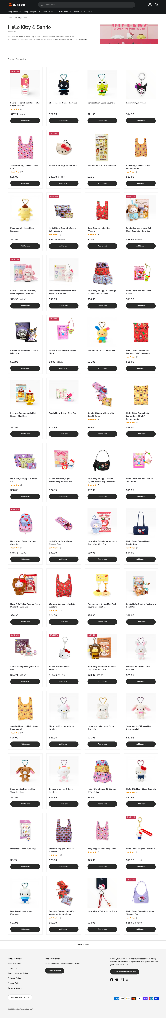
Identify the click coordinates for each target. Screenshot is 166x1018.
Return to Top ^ (83, 945)
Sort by (11, 59)
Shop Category (30, 11)
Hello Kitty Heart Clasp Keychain (141, 789)
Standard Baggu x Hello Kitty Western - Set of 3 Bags (62, 913)
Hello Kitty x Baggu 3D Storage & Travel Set (101, 790)
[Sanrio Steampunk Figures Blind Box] (25, 648)
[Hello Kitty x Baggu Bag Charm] (64, 147)
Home (10, 18)
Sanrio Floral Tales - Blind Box (62, 413)
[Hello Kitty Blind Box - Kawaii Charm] (64, 332)
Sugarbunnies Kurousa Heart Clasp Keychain (23, 790)
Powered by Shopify (26, 1009)
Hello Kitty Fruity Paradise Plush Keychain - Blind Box (102, 543)
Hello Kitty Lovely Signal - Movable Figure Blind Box (60, 480)
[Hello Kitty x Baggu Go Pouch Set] (25, 460)
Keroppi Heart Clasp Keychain (101, 103)
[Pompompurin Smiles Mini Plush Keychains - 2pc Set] (102, 586)
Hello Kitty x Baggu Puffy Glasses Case (60, 543)
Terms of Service (15, 988)
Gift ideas (63, 11)
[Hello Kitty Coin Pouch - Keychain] (64, 648)
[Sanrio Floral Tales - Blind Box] (64, 395)
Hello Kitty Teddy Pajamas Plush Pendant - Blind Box (25, 605)
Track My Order (14, 963)
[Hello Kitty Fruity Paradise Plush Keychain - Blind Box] (102, 523)
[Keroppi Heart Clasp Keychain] (102, 84)
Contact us (12, 968)
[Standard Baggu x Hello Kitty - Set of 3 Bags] (102, 395)
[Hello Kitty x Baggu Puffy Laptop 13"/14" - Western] (141, 332)
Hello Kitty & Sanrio (20, 18)
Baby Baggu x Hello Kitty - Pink (101, 848)
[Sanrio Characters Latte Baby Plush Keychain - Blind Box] (141, 210)
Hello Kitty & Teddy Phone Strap (102, 911)
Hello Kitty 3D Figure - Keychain (140, 848)
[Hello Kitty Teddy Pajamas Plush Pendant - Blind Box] (25, 586)
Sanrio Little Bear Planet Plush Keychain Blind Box (62, 292)
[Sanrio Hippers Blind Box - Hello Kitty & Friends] (25, 84)
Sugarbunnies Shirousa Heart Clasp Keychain (139, 728)
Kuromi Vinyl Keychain (136, 103)
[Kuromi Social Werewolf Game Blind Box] (25, 332)
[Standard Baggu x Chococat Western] (64, 830)
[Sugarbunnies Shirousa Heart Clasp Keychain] (141, 708)
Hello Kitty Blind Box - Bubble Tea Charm (139, 480)
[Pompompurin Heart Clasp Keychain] (25, 210)
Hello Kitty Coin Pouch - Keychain (59, 668)
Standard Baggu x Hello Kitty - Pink (24, 167)
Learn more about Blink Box (125, 971)
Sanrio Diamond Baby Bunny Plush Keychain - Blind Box (23, 292)
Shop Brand (13, 11)
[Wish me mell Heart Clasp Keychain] (141, 648)
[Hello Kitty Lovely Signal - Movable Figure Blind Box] (64, 460)
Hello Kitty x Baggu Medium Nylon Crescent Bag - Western (101, 480)
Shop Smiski (48, 11)
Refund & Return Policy (18, 973)
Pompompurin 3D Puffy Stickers (101, 165)
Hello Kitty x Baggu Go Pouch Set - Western (62, 229)
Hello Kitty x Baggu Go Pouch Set (23, 480)
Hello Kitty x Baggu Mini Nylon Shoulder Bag (140, 913)
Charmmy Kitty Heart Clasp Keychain (61, 728)
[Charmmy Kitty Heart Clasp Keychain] (64, 708)
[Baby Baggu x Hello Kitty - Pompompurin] (141, 147)
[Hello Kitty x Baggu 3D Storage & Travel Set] (102, 771)
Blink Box (16, 1009)
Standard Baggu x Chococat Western (61, 850)
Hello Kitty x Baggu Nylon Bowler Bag (137, 543)
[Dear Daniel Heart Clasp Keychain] (25, 893)
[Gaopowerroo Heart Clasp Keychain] (64, 771)
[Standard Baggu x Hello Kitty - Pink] (25, 147)
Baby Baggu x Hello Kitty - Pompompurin (138, 167)
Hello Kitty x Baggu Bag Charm (63, 165)
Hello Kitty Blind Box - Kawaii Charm (62, 352)
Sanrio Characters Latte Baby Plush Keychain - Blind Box (139, 229)
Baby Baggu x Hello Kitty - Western (99, 229)
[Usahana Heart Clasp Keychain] (102, 332)
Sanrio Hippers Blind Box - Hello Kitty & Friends (25, 104)
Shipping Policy (14, 978)
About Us (78, 11)
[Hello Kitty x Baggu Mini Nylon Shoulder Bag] (141, 893)
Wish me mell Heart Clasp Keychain (138, 668)
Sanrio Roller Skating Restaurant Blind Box (141, 605)
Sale (90, 11)
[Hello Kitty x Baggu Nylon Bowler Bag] (141, 523)
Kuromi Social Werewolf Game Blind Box (24, 352)
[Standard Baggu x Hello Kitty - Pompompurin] (25, 708)
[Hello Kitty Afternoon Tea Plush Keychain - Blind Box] (102, 648)
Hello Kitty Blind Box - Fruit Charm (138, 292)
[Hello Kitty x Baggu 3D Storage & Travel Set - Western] (102, 272)
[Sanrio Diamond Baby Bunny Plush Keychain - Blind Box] (25, 272)
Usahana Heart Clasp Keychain (101, 350)
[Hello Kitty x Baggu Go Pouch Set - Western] (64, 210)
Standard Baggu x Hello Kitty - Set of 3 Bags (101, 414)
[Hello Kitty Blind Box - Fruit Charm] (141, 272)
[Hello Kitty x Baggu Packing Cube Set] (25, 523)
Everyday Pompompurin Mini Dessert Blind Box (23, 414)
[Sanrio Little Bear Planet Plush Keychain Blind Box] (64, 272)
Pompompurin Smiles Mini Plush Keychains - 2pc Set (101, 605)
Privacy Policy (14, 983)
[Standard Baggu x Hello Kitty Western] (64, 586)
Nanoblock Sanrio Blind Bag (23, 848)
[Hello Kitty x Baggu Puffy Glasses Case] (64, 523)
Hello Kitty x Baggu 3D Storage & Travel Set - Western (101, 292)
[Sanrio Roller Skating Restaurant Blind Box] (141, 586)
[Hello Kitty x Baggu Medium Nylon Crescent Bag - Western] (102, 460)
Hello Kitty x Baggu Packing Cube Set (23, 543)
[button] (156, 4)
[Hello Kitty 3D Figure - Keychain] (141, 830)
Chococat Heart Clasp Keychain (63, 103)
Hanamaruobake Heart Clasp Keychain (100, 728)
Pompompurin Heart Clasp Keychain (22, 229)
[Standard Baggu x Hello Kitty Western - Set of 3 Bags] (64, 893)
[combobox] (86, 5)
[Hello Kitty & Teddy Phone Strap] (102, 893)
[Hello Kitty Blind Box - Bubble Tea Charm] (141, 460)
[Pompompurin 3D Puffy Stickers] (102, 147)
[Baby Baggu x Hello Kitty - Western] (102, 210)
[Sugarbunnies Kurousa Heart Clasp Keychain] (25, 771)
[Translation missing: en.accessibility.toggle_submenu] (19, 11)
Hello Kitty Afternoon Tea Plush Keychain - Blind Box (101, 668)
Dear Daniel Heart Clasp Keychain (21, 913)
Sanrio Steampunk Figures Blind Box (24, 668)
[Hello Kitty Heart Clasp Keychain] (141, 771)
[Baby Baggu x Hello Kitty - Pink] (102, 830)
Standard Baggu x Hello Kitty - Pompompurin (24, 728)
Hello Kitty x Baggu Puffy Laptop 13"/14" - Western (138, 352)
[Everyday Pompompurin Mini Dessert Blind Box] (25, 395)
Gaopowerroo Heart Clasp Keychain (61, 790)
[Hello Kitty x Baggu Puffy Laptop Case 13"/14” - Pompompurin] (141, 395)
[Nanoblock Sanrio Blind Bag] (25, 830)
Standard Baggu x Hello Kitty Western (62, 605)
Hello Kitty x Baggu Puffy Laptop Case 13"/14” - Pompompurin (137, 416)
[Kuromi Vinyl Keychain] (141, 84)
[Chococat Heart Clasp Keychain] (64, 84)
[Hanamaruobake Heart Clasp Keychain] (102, 708)
